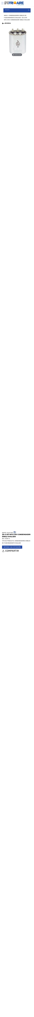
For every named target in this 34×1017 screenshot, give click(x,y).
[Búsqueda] (29, 10)
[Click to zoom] (17, 41)
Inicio (6, 15)
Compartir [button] (12, 550)
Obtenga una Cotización (12, 547)
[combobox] (17, 10)
